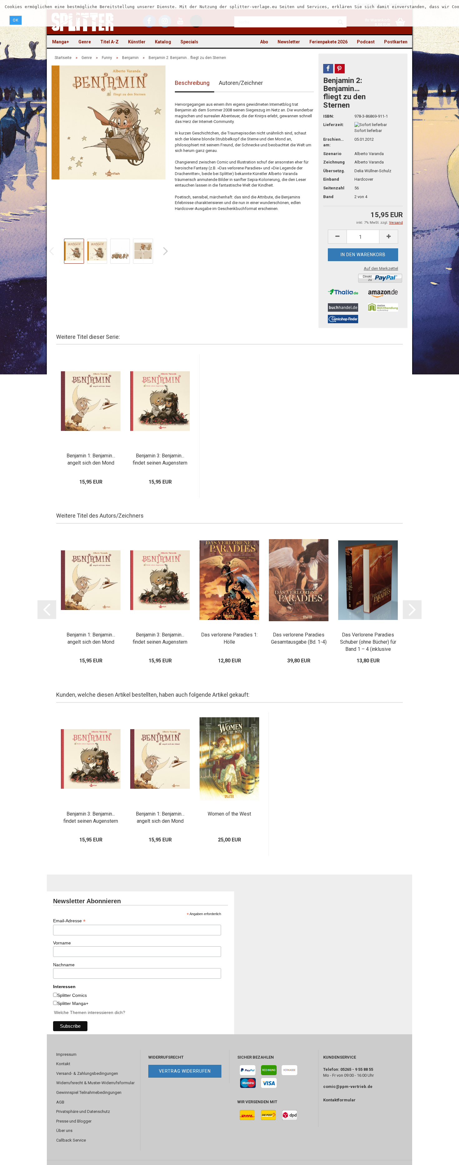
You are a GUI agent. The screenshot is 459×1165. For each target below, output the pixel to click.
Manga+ (60, 41)
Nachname (64, 964)
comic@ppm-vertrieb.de (348, 1086)
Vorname (62, 942)
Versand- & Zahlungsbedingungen (87, 1073)
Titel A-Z (109, 41)
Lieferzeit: (333, 124)
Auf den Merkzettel (381, 268)
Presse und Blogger (73, 1121)
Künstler (137, 41)
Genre (84, 41)
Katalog (163, 41)
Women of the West (229, 814)
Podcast (366, 41)
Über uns (64, 1130)
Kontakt (63, 1063)
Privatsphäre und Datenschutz (83, 1111)
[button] (328, 68)
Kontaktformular (339, 1100)
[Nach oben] (441, 1155)
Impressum (66, 1054)
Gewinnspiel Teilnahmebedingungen (88, 1092)
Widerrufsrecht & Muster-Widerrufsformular (95, 1082)
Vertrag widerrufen (185, 1071)
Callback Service (71, 1140)
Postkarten (395, 41)
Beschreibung (192, 83)
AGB (60, 1102)
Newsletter (289, 41)
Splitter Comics (72, 995)
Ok (15, 20)
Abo (264, 41)
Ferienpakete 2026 (328, 41)
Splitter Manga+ (72, 1003)
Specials (189, 41)
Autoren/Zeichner (241, 83)
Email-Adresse (69, 921)
